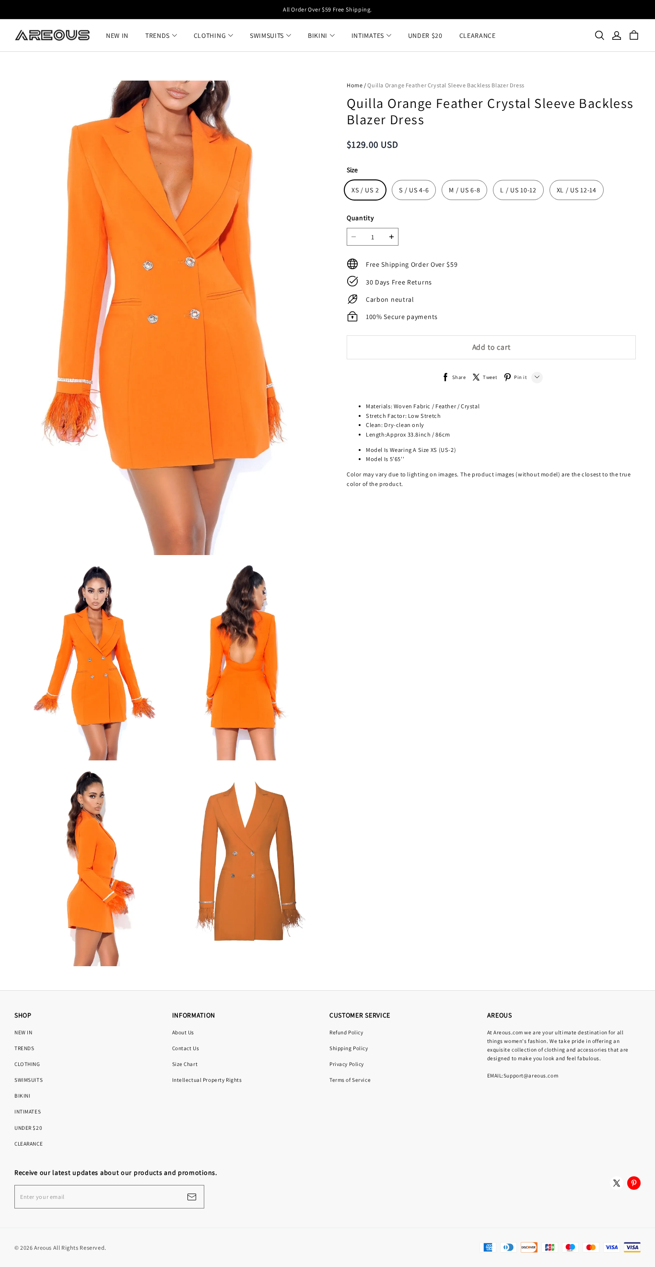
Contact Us (185, 1048)
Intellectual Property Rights (207, 1079)
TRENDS (157, 35)
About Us (183, 1032)
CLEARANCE (477, 35)
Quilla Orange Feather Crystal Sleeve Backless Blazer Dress (446, 85)
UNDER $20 (425, 35)
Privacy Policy (346, 1063)
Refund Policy (346, 1032)
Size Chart (185, 1063)
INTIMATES (367, 35)
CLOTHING (210, 35)
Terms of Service (350, 1079)
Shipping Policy (348, 1048)
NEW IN (117, 35)
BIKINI (318, 35)
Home (355, 85)
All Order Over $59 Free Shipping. (327, 9)
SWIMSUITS (267, 35)
